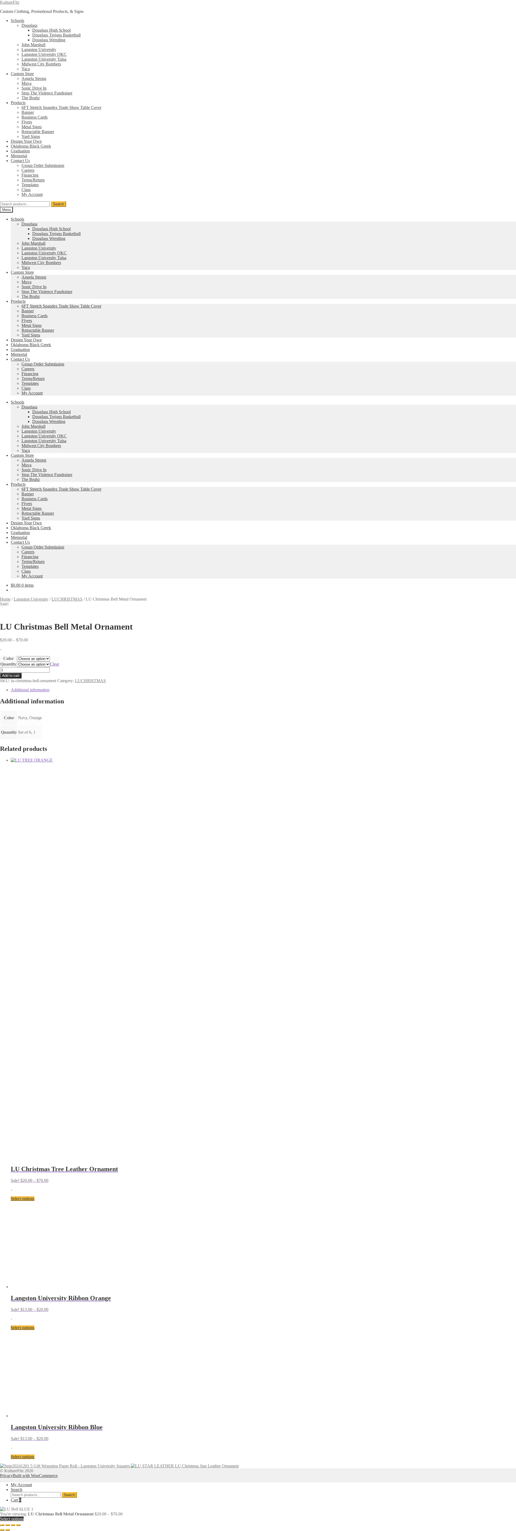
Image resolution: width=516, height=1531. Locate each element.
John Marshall (33, 44)
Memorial (19, 156)
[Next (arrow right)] (7, 1530)
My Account (32, 194)
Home (5, 599)
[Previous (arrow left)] (2, 1530)
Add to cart (10, 676)
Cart (16, 1500)
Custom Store (22, 73)
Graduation (20, 151)
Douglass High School (51, 30)
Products (18, 102)
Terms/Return (33, 180)
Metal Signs (32, 127)
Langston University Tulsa (44, 59)
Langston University (39, 49)
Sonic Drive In (34, 88)
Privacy (6, 1475)
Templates (30, 184)
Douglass (29, 25)
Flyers (27, 122)
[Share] (13, 1525)
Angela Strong (34, 78)
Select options (22, 1198)
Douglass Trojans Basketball (56, 35)
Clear (54, 664)
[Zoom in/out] (2, 1525)
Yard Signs (31, 136)
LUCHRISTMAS (67, 599)
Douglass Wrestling (48, 40)
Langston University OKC (44, 54)
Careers (28, 170)
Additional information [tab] (30, 690)
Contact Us (20, 160)
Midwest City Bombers (41, 64)
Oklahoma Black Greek (31, 146)
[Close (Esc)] (18, 1525)
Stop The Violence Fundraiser (47, 93)
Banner (28, 112)
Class (26, 189)
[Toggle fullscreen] (7, 1525)
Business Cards (35, 117)
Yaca (26, 69)
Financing (30, 175)
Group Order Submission (43, 165)
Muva (26, 83)
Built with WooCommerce (35, 1475)
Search (58, 204)
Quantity (8, 664)
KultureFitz (9, 2)
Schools (17, 20)
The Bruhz (31, 98)
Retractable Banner (38, 131)
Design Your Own (26, 141)
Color (8, 658)
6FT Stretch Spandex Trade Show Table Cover (61, 107)
